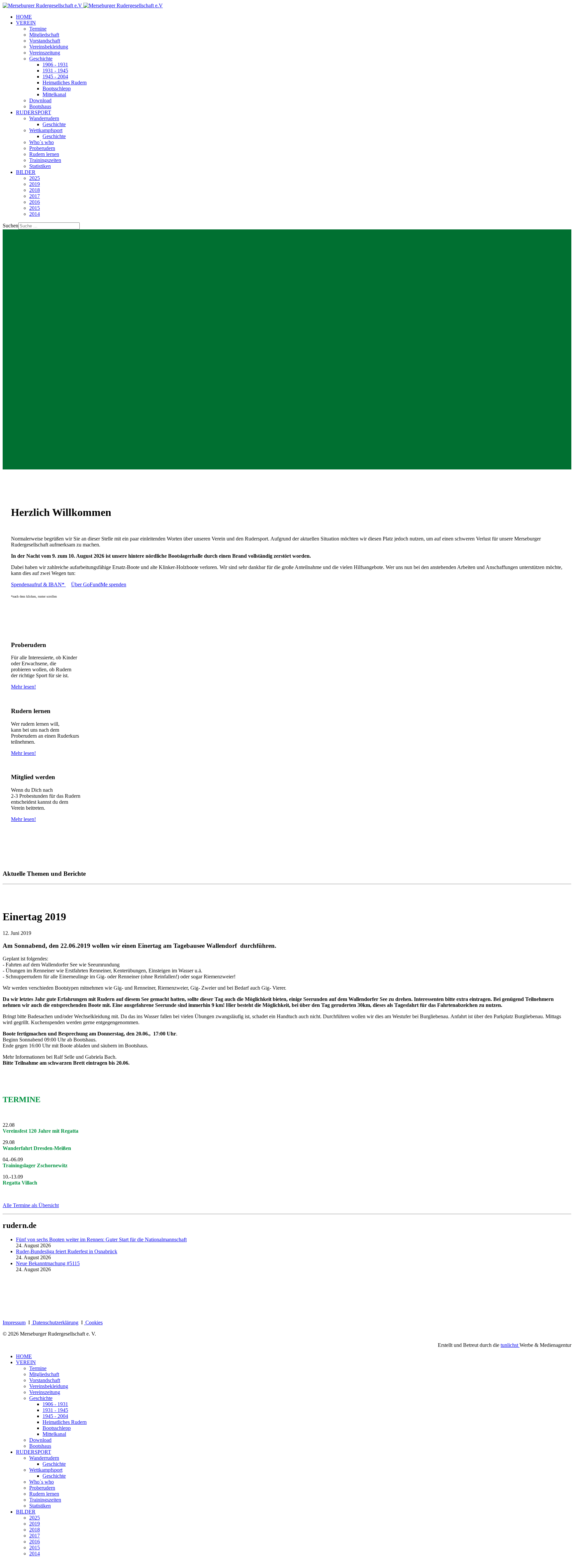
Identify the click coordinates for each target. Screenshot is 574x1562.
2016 (34, 202)
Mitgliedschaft (44, 35)
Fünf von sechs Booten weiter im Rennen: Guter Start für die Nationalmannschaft (101, 1239)
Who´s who (41, 142)
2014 (34, 214)
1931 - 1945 (55, 70)
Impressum (14, 1322)
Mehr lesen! (23, 687)
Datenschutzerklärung (55, 1322)
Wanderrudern (44, 118)
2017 (34, 196)
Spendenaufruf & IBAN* (38, 584)
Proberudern (42, 148)
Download (40, 100)
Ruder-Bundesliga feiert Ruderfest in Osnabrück (66, 1251)
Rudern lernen (44, 154)
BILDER (26, 172)
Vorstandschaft (44, 40)
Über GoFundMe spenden (98, 584)
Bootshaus (40, 106)
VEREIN (26, 23)
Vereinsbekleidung (48, 46)
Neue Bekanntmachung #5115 (48, 1263)
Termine (38, 29)
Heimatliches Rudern (65, 82)
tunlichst (510, 1345)
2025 (34, 178)
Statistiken (40, 166)
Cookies (94, 1322)
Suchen (10, 225)
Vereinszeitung (44, 52)
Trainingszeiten (45, 160)
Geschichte (40, 58)
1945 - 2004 (55, 76)
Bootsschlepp (57, 88)
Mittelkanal (54, 94)
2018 (34, 190)
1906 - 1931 (55, 64)
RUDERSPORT (33, 112)
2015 (34, 208)
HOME (24, 17)
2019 (34, 184)
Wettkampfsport (45, 130)
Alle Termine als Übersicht (31, 1205)
